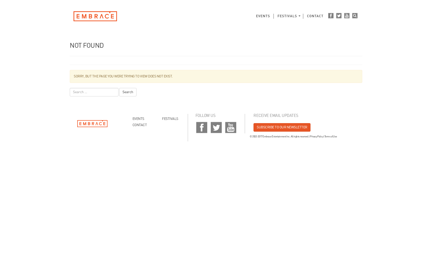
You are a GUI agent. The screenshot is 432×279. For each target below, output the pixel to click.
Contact (315, 16)
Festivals (287, 16)
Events (263, 16)
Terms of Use (330, 136)
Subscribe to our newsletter (282, 127)
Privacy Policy (316, 136)
